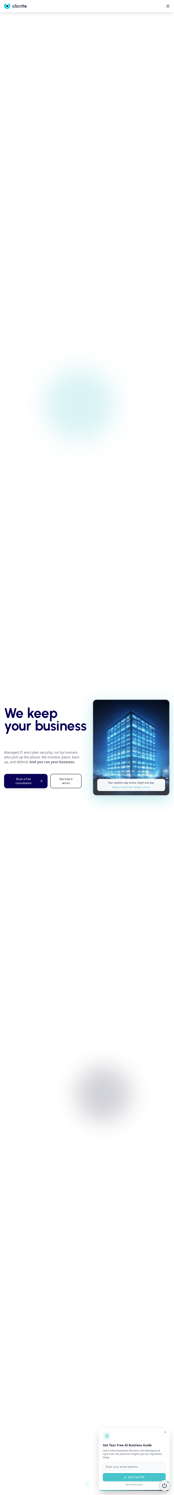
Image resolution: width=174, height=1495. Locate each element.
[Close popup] (165, 1432)
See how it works (66, 781)
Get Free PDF (136, 1477)
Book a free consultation (23, 781)
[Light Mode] (164, 1485)
